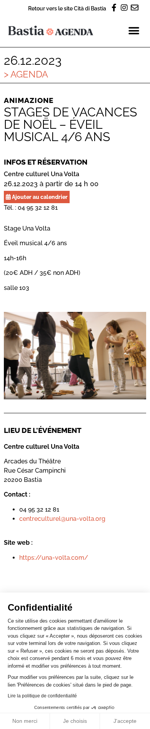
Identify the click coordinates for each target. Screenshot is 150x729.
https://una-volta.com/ (53, 557)
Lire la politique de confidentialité (42, 696)
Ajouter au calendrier (39, 197)
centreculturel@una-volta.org (62, 518)
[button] (133, 30)
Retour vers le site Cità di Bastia (67, 8)
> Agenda (26, 74)
